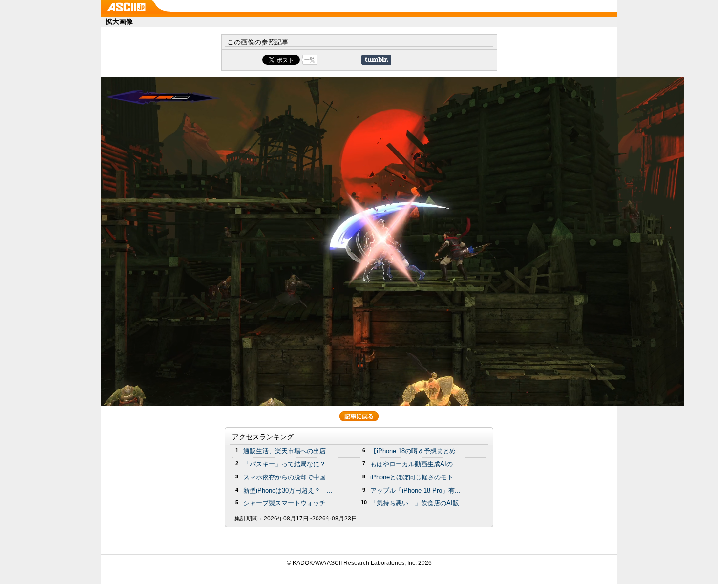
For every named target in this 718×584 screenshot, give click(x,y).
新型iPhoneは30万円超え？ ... (288, 490)
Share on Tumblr (376, 60)
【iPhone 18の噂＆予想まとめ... (416, 450)
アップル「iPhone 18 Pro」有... (415, 490)
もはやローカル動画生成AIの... (414, 464)
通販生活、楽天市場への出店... (287, 450)
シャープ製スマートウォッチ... (287, 503)
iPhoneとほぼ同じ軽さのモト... (414, 477)
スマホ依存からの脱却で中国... (287, 477)
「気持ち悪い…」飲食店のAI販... (417, 503)
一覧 (309, 60)
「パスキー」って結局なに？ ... (288, 464)
